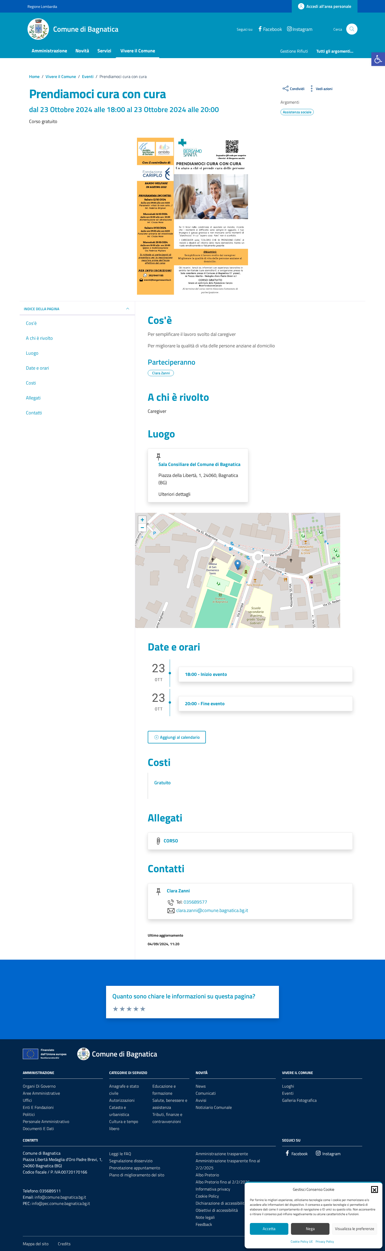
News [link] (201, 1086)
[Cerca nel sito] (352, 29)
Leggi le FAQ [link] (120, 1153)
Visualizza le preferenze (354, 1229)
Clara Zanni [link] (178, 890)
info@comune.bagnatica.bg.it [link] (60, 1197)
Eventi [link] (288, 1093)
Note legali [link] (205, 1217)
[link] (378, 59)
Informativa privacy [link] (213, 1189)
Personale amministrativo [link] (46, 1121)
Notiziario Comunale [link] (214, 1107)
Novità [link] (82, 50)
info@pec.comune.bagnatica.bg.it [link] (61, 1203)
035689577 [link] (195, 901)
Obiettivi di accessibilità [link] (217, 1210)
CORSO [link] (171, 840)
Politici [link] (29, 1114)
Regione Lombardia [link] (42, 6)
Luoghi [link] (288, 1086)
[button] (374, 1189)
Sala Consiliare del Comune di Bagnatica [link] (199, 464)
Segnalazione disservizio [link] (130, 1161)
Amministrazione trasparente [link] (222, 1153)
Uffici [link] (27, 1100)
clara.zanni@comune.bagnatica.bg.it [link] (212, 910)
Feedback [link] (204, 1224)
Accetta (269, 1229)
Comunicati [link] (206, 1093)
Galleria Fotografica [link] (299, 1100)
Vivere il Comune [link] (137, 50)
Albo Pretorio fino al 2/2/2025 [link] (223, 1182)
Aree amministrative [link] (41, 1093)
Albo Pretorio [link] (207, 1175)
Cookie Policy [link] (207, 1196)
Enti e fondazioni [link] (38, 1107)
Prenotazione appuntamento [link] (134, 1168)
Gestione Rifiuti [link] (294, 51)
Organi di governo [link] (39, 1086)
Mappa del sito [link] (35, 1244)
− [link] (142, 527)
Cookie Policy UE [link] (302, 1241)
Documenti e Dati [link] (38, 1128)
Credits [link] (64, 1244)
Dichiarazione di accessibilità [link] (221, 1203)
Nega (310, 1229)
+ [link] (142, 519)
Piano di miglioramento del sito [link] (136, 1175)
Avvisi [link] (201, 1100)
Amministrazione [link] (49, 50)
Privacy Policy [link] (325, 1241)
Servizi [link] (104, 50)
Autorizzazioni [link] (122, 1100)
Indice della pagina (41, 309)
